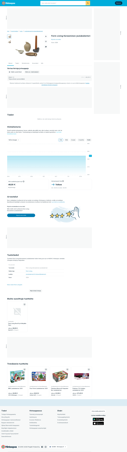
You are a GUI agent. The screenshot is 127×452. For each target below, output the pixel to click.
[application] (49, 160)
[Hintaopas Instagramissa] (46, 447)
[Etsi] (88, 3)
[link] (17, 317)
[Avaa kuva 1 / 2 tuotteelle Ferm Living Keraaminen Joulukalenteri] (27, 47)
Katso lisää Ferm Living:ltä (14, 284)
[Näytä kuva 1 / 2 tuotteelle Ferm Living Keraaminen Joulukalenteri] (9, 36)
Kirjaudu (118, 3)
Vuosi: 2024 (54, 42)
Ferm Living (29, 271)
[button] (46, 36)
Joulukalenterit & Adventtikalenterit (33, 31)
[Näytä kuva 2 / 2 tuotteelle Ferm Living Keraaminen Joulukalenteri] (9, 42)
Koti (8, 31)
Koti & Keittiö (14, 31)
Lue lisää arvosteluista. (58, 202)
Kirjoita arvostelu (56, 39)
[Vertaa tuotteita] (46, 47)
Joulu (21, 31)
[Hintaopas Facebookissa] (42, 447)
